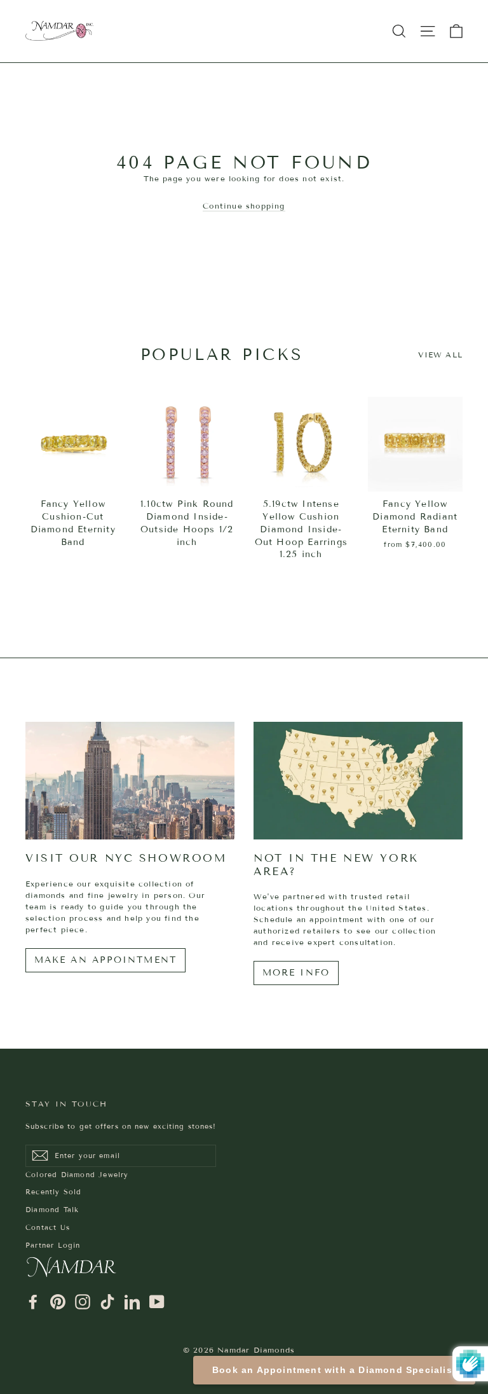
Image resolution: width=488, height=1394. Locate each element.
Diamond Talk (52, 1209)
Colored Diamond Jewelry (77, 1174)
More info (296, 972)
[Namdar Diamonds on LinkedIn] (132, 1301)
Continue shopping (244, 205)
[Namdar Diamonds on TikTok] (107, 1301)
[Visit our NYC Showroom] (129, 780)
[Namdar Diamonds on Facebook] (33, 1301)
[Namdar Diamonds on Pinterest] (57, 1301)
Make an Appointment (105, 960)
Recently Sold (53, 1191)
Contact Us (47, 1227)
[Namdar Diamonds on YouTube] (157, 1301)
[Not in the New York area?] (358, 780)
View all (440, 354)
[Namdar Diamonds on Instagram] (82, 1301)
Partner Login (53, 1245)
